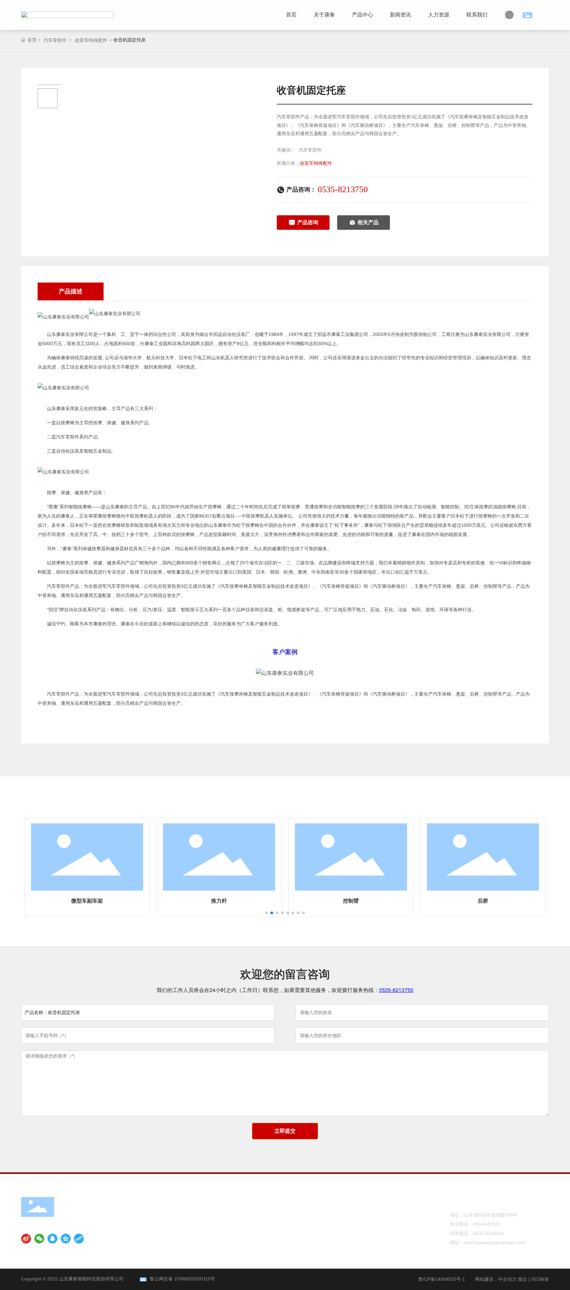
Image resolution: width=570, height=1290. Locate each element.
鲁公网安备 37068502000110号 (182, 1278)
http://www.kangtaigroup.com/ (494, 1242)
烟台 (522, 1279)
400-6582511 (486, 1224)
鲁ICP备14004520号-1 (441, 1279)
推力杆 (219, 901)
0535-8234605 (488, 1233)
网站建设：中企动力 (496, 1279)
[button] (266, 913)
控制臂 (351, 901)
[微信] (39, 1239)
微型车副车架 (87, 901)
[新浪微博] (26, 1239)
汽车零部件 (55, 40)
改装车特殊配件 (91, 40)
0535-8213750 (343, 189)
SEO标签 (540, 1279)
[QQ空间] (66, 1239)
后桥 (483, 901)
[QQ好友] (52, 1239)
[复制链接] (79, 1239)
